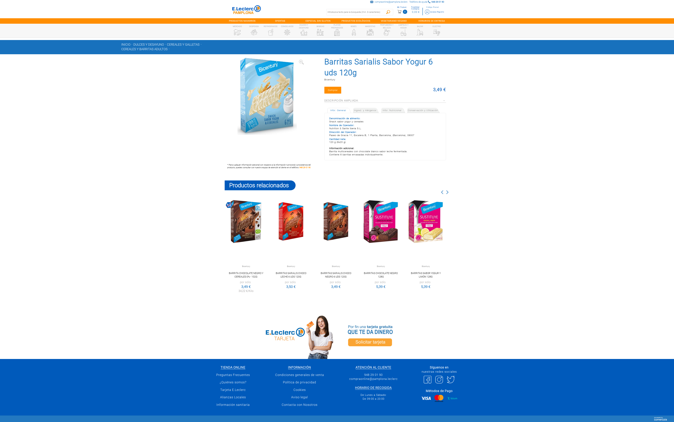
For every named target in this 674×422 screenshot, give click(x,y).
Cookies (299, 390)
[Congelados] (287, 32)
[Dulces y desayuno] (303, 32)
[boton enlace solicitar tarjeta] (394, 336)
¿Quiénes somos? (233, 382)
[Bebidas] (320, 32)
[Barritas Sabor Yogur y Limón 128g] (425, 221)
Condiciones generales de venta (299, 375)
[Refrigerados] (270, 32)
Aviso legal (299, 397)
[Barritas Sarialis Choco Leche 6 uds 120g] (291, 221)
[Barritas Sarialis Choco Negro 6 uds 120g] (336, 221)
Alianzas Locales (233, 397)
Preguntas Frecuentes (233, 375)
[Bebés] (353, 32)
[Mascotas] (370, 32)
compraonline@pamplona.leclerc (391, 2)
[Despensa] (254, 32)
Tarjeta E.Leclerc (233, 390)
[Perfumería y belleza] (386, 32)
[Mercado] (237, 32)
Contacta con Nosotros (300, 405)
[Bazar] (420, 32)
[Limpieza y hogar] (403, 32)
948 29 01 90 (304, 167)
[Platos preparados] (337, 32)
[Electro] (436, 32)
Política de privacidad (299, 382)
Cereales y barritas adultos (144, 49)
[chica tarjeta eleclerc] (280, 336)
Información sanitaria (233, 405)
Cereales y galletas (183, 45)
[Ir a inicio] (246, 10)
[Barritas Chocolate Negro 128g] (380, 221)
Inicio (125, 45)
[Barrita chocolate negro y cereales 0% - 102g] (246, 221)
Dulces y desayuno (148, 45)
